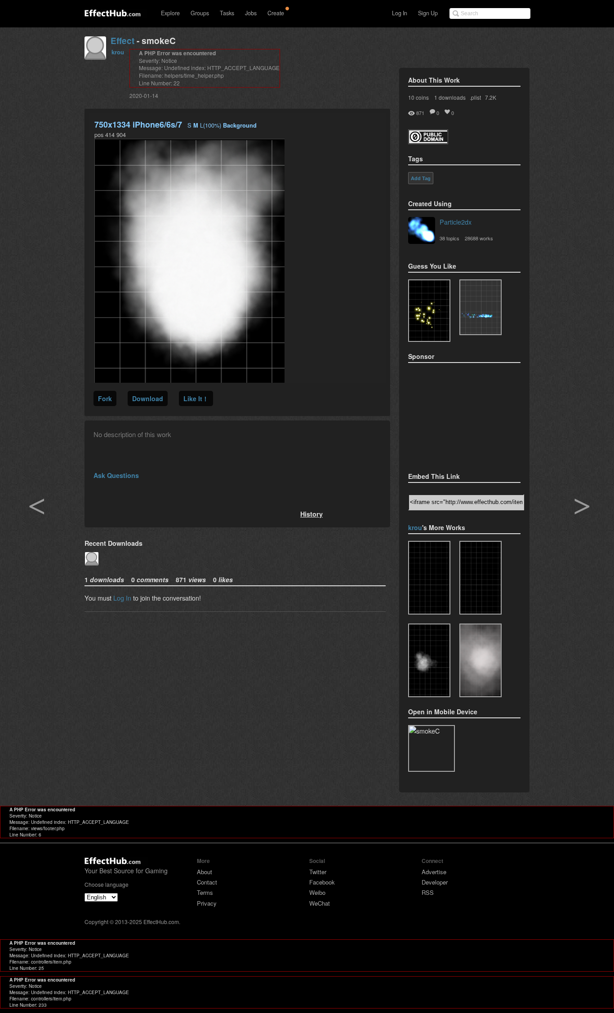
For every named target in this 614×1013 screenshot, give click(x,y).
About (204, 871)
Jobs (251, 13)
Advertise (434, 871)
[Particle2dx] (421, 231)
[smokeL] (429, 660)
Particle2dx (456, 221)
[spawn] (429, 578)
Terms (205, 892)
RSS (428, 892)
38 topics (449, 238)
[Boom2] (429, 310)
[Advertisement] (453, 415)
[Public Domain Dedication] (428, 141)
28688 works (479, 238)
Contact (207, 882)
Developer (435, 882)
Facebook (322, 882)
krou (117, 52)
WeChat (319, 903)
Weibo (317, 892)
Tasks (227, 13)
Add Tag (421, 178)
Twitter (317, 871)
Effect (122, 41)
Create (275, 13)
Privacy (207, 903)
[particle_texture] (480, 307)
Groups (200, 13)
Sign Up (428, 13)
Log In (399, 13)
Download (147, 398)
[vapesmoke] (480, 660)
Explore (170, 13)
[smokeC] (480, 578)
